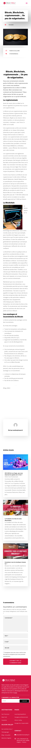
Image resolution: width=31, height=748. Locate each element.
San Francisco (5, 714)
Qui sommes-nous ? (7, 729)
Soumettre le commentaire (15, 662)
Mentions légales (6, 738)
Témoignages (5, 732)
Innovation (11, 24)
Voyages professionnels (21, 717)
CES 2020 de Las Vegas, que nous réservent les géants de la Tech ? (14, 474)
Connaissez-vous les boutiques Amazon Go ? (15, 563)
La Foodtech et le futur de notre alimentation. (13, 519)
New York (4, 717)
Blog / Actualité (6, 735)
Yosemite (4, 720)
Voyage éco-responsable (21, 723)
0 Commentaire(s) (14, 53)
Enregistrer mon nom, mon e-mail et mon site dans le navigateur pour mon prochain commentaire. (14, 654)
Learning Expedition (20, 714)
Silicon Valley (18, 720)
